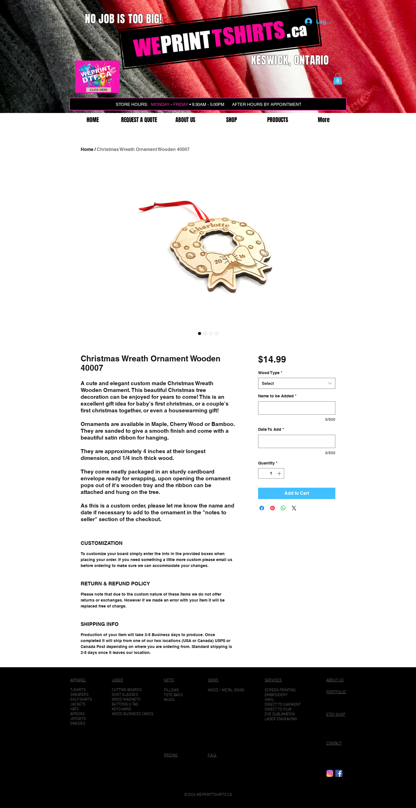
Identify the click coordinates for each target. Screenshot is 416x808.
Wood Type (270, 372)
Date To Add (271, 429)
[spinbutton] (271, 473)
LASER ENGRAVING (281, 719)
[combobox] (296, 383)
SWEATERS (79, 694)
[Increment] (279, 473)
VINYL (269, 700)
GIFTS (169, 680)
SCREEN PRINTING (280, 690)
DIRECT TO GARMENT (283, 704)
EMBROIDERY (276, 695)
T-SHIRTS (78, 690)
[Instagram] (329, 773)
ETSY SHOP (335, 714)
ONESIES (77, 723)
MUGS (169, 700)
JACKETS (77, 704)
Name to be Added (277, 396)
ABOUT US (335, 680)
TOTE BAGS (173, 695)
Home (87, 149)
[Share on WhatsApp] (283, 508)
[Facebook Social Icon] (338, 773)
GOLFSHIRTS (81, 699)
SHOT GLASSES (125, 694)
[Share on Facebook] (261, 508)
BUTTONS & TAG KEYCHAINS (125, 707)
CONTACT (334, 743)
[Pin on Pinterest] (272, 508)
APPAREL (78, 680)
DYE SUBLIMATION (280, 714)
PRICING (171, 755)
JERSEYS (78, 719)
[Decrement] (262, 473)
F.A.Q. (212, 755)
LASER (117, 680)
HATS (74, 709)
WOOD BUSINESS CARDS (132, 714)
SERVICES (273, 680)
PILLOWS (171, 690)
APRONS (77, 714)
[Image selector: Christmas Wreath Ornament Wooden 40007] (199, 333)
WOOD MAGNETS (126, 699)
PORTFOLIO (336, 692)
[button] (337, 79)
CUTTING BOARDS (127, 690)
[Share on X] (294, 508)
